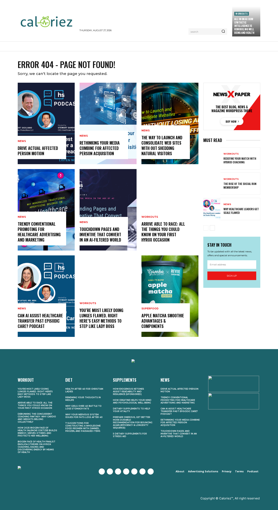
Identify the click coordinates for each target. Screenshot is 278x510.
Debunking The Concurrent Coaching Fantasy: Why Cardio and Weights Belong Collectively (37, 418)
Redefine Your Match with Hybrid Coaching (239, 160)
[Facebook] (102, 471)
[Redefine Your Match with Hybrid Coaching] (211, 158)
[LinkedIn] (142, 471)
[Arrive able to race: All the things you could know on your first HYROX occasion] (169, 210)
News (22, 141)
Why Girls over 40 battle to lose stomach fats (83, 407)
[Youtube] (126, 471)
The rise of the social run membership (239, 185)
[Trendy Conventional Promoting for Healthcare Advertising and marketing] (46, 210)
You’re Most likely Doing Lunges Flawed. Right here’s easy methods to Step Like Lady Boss (101, 318)
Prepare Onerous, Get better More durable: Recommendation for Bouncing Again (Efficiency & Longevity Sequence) (132, 422)
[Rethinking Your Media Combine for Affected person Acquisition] (108, 123)
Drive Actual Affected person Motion (38, 150)
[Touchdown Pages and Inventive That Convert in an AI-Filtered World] (108, 210)
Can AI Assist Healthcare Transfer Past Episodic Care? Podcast (40, 320)
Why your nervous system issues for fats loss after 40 (84, 416)
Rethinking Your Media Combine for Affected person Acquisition (100, 148)
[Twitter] (110, 471)
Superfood (150, 308)
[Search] (223, 31)
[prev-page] (205, 228)
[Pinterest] (134, 471)
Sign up (232, 275)
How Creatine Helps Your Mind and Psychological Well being (132, 401)
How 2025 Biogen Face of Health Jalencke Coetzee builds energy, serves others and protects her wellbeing (37, 431)
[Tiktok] (151, 471)
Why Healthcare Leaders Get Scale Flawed (241, 211)
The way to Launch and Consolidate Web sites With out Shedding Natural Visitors (161, 145)
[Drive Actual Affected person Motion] (46, 123)
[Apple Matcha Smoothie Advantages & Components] (169, 296)
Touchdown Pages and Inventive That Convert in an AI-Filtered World (100, 234)
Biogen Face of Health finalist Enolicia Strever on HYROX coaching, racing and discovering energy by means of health (36, 447)
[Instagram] (118, 471)
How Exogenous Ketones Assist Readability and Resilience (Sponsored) (128, 392)
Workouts (241, 13)
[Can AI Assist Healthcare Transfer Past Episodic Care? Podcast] (46, 296)
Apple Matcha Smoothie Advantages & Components (162, 320)
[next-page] (212, 228)
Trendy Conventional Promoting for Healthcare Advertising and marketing (39, 232)
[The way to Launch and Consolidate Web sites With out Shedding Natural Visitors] (169, 123)
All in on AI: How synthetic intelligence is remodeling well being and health (244, 26)
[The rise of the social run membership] (211, 184)
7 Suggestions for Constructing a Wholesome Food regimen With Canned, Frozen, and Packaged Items (83, 427)
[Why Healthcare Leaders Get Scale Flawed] (211, 209)
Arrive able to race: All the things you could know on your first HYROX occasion (163, 232)
